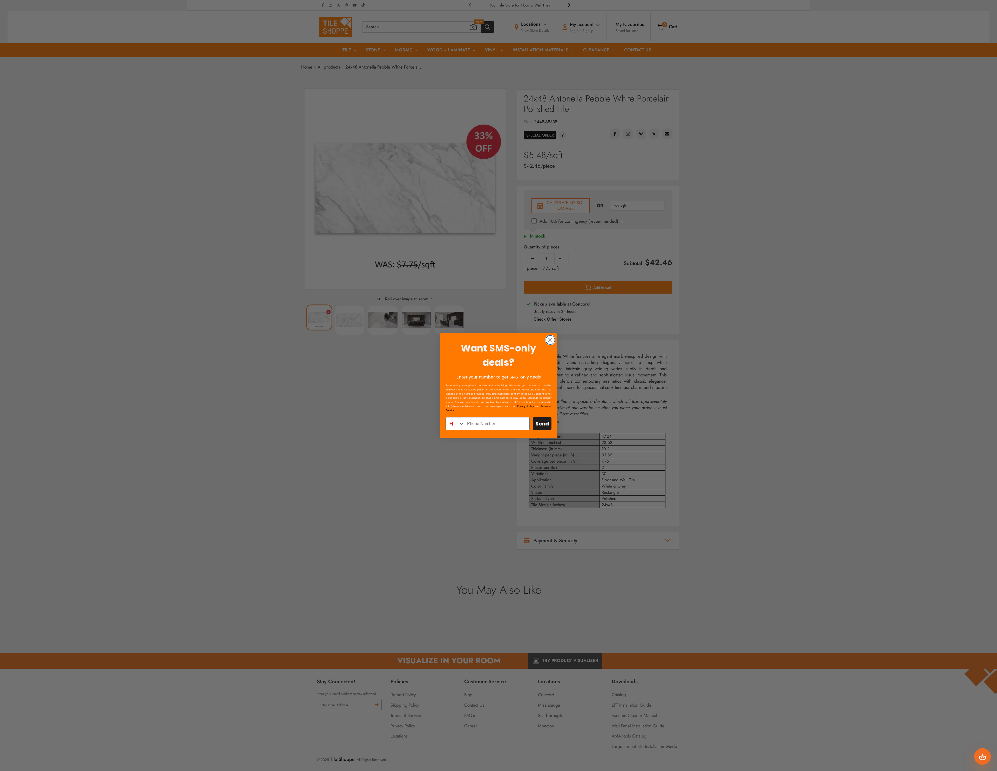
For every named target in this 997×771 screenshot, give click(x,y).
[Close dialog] (550, 339)
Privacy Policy (525, 406)
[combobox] (455, 423)
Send (542, 423)
